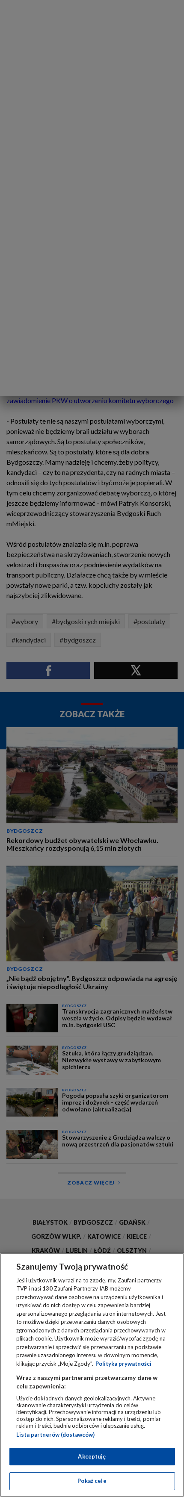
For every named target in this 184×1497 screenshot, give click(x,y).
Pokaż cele (91, 1480)
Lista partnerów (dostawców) (55, 1434)
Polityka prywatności (123, 1363)
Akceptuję (92, 1456)
